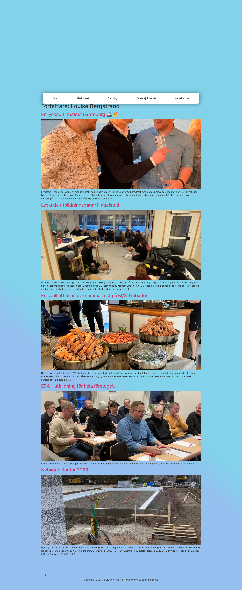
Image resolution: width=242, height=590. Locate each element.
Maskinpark (83, 98)
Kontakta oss (182, 98)
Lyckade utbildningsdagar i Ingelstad (80, 205)
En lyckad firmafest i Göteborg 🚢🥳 (79, 114)
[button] (113, 98)
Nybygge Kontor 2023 (64, 470)
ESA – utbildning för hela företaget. (78, 386)
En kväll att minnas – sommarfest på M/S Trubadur (94, 295)
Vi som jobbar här (146, 98)
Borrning (112, 98)
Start (55, 98)
